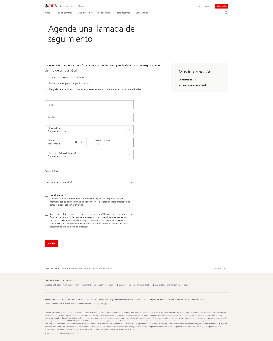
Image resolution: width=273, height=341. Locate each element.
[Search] (226, 13)
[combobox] (89, 129)
